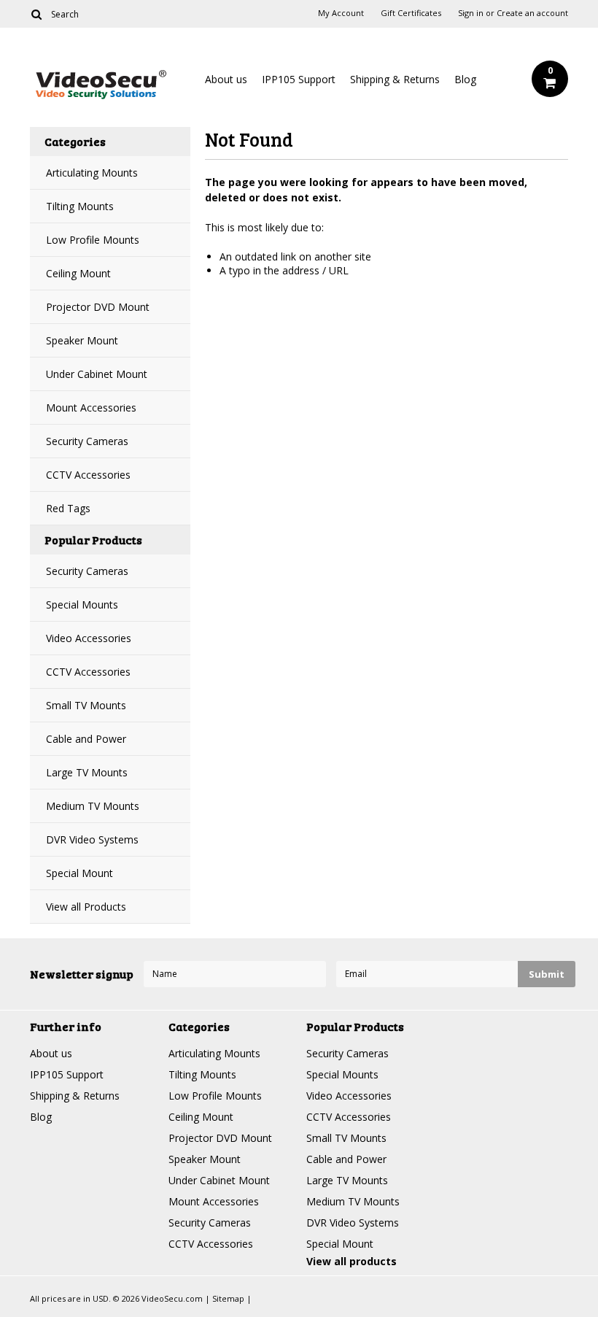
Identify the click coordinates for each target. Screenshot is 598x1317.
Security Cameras (87, 441)
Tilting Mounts (80, 206)
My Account (341, 13)
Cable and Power (86, 739)
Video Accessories (88, 638)
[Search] (36, 13)
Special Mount (79, 873)
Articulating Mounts (92, 172)
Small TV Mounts (86, 705)
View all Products (86, 907)
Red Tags (68, 508)
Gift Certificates (411, 13)
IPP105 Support (298, 79)
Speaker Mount (82, 340)
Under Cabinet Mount (96, 374)
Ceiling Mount (78, 273)
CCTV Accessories (88, 475)
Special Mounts (82, 604)
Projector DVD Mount (98, 307)
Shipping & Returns (395, 79)
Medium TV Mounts (92, 806)
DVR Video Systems (92, 839)
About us (226, 79)
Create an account (532, 13)
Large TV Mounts (87, 772)
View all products (351, 1261)
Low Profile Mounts (92, 240)
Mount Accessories (91, 407)
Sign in (471, 13)
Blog (465, 79)
